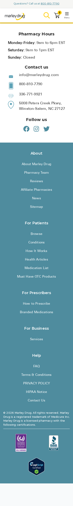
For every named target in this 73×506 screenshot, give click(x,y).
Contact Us (36, 400)
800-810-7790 (50, 3)
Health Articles (36, 259)
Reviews (36, 181)
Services (36, 339)
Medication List (37, 268)
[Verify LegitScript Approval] (36, 466)
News (36, 198)
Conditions (36, 242)
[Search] (47, 15)
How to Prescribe (36, 303)
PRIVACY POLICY (36, 383)
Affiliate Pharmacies (36, 190)
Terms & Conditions (36, 375)
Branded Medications (36, 312)
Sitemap (36, 207)
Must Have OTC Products (36, 276)
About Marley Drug (36, 164)
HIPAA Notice (36, 392)
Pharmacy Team (36, 172)
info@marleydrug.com (39, 75)
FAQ (36, 366)
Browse (36, 234)
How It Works (36, 251)
